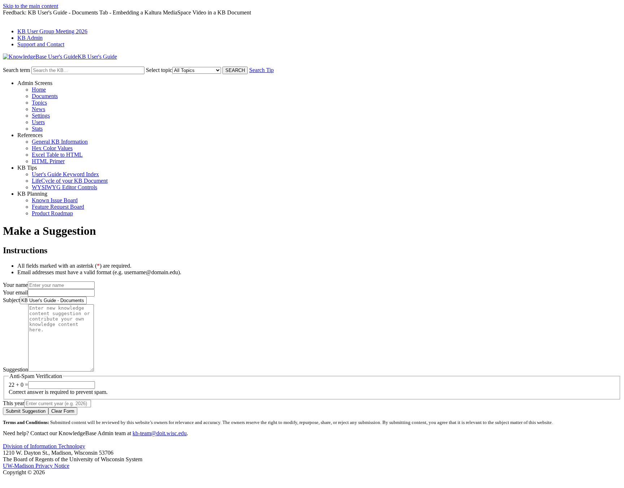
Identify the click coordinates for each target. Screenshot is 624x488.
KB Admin (30, 38)
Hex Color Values (52, 148)
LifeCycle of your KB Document (70, 181)
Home (39, 89)
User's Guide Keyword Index (65, 174)
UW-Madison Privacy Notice (36, 466)
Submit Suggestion (26, 411)
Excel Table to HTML (57, 155)
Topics (39, 102)
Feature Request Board (58, 207)
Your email (15, 292)
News (38, 109)
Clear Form (62, 411)
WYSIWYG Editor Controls (64, 187)
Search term (16, 70)
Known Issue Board (55, 200)
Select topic (159, 70)
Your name (15, 285)
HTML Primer (48, 161)
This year (13, 403)
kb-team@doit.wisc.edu (160, 433)
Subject (11, 300)
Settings (41, 116)
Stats (37, 129)
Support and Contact (40, 44)
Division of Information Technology (44, 446)
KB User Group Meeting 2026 (52, 31)
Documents (45, 96)
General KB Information (60, 142)
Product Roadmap (52, 213)
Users (38, 122)
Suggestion (15, 369)
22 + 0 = (18, 385)
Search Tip (261, 70)
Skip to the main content (30, 6)
